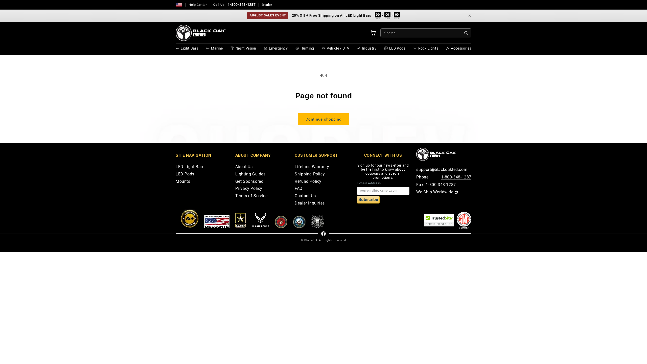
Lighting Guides (250, 174)
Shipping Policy (310, 174)
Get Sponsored (249, 181)
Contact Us (305, 196)
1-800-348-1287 (242, 5)
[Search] (466, 33)
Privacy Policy (248, 189)
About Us (244, 167)
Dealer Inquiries (310, 203)
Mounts (183, 181)
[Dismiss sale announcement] (470, 16)
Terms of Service (251, 196)
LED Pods (185, 174)
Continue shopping (323, 119)
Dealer (267, 5)
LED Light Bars (190, 167)
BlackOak (311, 240)
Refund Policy (308, 181)
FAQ (299, 189)
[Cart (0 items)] (373, 33)
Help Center (198, 5)
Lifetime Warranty (312, 167)
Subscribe (368, 199)
